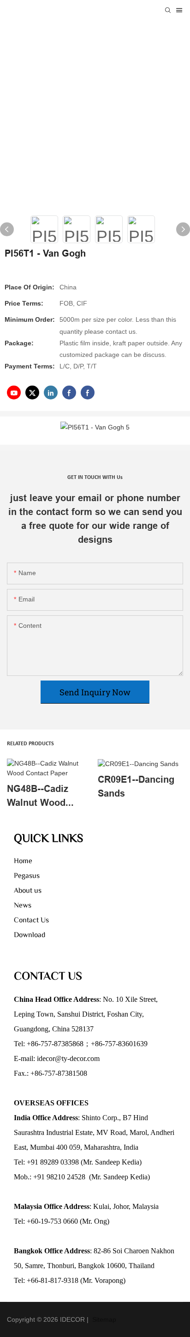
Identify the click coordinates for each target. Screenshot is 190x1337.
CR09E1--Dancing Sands (136, 786)
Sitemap (103, 1319)
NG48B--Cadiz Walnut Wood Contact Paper (38, 796)
